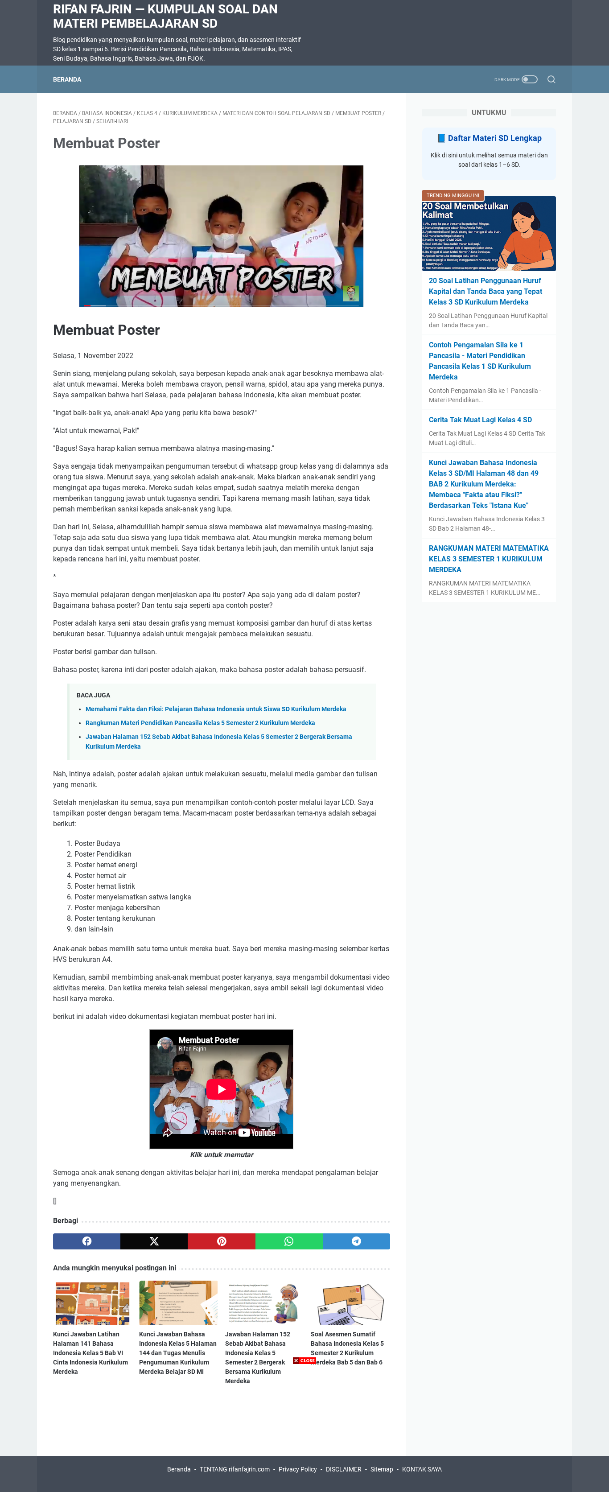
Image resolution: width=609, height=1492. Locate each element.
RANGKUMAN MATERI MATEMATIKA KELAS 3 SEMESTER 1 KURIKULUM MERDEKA (489, 559)
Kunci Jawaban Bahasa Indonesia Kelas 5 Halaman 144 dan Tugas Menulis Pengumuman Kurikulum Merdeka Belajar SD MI (178, 1353)
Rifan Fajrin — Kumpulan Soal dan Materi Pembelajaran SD (165, 16)
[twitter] (154, 1241)
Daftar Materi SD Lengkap (495, 138)
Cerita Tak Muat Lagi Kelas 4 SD (480, 420)
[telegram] (356, 1241)
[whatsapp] (289, 1241)
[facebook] (86, 1241)
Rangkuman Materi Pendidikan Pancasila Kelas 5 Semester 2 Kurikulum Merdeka (200, 723)
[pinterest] (221, 1241)
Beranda (67, 79)
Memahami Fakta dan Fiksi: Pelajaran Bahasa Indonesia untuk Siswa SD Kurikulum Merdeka (216, 709)
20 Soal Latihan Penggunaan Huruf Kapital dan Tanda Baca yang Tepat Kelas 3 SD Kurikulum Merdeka (485, 291)
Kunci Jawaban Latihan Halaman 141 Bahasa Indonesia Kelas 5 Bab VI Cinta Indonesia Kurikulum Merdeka (90, 1353)
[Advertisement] (304, 1429)
